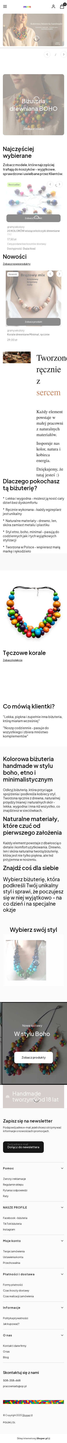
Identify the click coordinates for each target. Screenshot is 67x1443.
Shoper (26, 1415)
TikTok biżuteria (12, 1223)
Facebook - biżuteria (15, 1217)
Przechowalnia (11, 1262)
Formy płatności (13, 1284)
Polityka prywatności (15, 1318)
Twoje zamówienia (14, 1251)
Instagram (9, 1229)
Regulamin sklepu (13, 1184)
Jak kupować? (11, 1323)
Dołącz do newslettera (23, 1147)
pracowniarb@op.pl (15, 1386)
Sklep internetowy (32, 1438)
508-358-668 (12, 1380)
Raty (6, 1196)
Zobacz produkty (34, 1057)
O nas (6, 1351)
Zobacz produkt (33, 218)
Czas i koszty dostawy (16, 1290)
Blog (6, 1357)
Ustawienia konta (13, 1257)
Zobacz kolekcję (13, 660)
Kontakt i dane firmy (14, 1345)
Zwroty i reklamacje (14, 1178)
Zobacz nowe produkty (16, 263)
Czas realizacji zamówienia (18, 1296)
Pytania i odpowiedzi (15, 1190)
